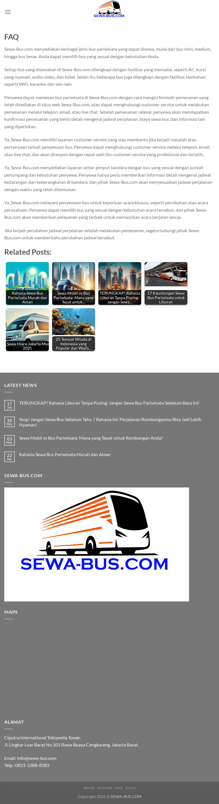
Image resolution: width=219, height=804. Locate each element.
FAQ (119, 788)
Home (89, 788)
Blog (130, 788)
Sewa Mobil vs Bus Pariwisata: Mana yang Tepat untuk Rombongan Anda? (91, 437)
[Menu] (7, 12)
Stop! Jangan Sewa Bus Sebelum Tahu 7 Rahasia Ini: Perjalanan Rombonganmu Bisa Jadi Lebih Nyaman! (110, 422)
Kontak (105, 788)
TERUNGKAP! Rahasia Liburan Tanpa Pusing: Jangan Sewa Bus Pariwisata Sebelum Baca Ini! (109, 402)
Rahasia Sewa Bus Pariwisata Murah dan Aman (65, 454)
